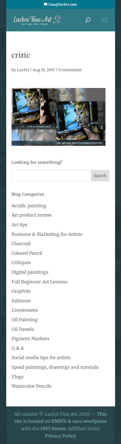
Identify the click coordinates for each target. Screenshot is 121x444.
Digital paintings (30, 272)
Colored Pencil (27, 253)
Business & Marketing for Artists (47, 234)
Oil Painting (25, 319)
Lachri (23, 69)
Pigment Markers (31, 338)
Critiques (21, 262)
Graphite (21, 291)
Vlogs (18, 377)
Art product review (32, 215)
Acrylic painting (29, 205)
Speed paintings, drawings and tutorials (55, 367)
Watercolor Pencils (31, 386)
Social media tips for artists (41, 357)
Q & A (18, 348)
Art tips (20, 224)
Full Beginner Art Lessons (40, 281)
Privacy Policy (60, 436)
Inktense (21, 300)
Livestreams (25, 310)
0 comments (70, 69)
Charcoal (21, 243)
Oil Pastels (23, 329)
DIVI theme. (54, 428)
